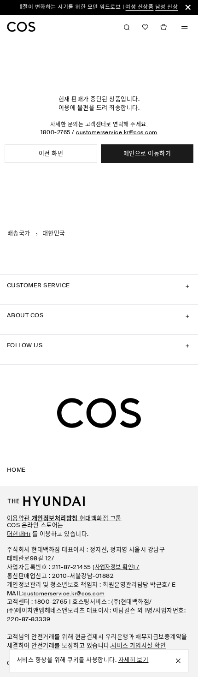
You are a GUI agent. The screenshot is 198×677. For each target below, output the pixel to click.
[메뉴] (184, 27)
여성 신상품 (136, 7)
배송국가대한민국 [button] (36, 234)
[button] (145, 27)
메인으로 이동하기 (147, 154)
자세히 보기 (133, 660)
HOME (16, 470)
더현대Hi (18, 534)
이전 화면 (51, 154)
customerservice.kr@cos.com (116, 133)
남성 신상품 (166, 7)
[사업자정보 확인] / (116, 567)
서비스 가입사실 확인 (138, 646)
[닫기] (188, 7)
